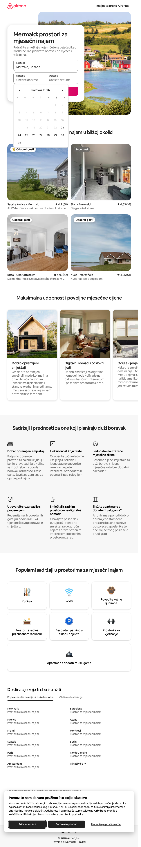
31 (19, 142)
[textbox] (29, 80)
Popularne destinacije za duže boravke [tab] (30, 697)
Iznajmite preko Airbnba (112, 6)
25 (26, 135)
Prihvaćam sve (27, 824)
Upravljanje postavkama (106, 824)
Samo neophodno (66, 824)
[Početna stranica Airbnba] (16, 6)
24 (19, 135)
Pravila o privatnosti (64, 842)
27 (40, 135)
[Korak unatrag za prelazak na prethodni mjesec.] (20, 90)
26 (33, 135)
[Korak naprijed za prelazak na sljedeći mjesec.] (62, 90)
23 (62, 127)
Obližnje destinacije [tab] (70, 697)
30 (62, 135)
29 (55, 135)
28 (48, 135)
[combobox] (45, 67)
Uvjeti (82, 842)
